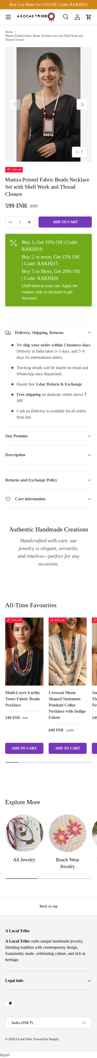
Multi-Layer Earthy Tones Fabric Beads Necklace (22, 698)
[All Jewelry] (24, 833)
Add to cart (65, 222)
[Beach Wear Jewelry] (68, 833)
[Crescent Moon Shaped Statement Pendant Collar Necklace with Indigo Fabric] (68, 652)
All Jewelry (24, 859)
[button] (88, 17)
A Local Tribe (23, 1039)
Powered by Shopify (46, 1039)
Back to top (49, 906)
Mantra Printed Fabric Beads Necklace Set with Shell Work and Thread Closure (44, 37)
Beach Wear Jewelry (67, 863)
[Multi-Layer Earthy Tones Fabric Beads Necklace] (24, 652)
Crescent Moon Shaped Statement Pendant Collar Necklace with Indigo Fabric (67, 705)
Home (9, 32)
